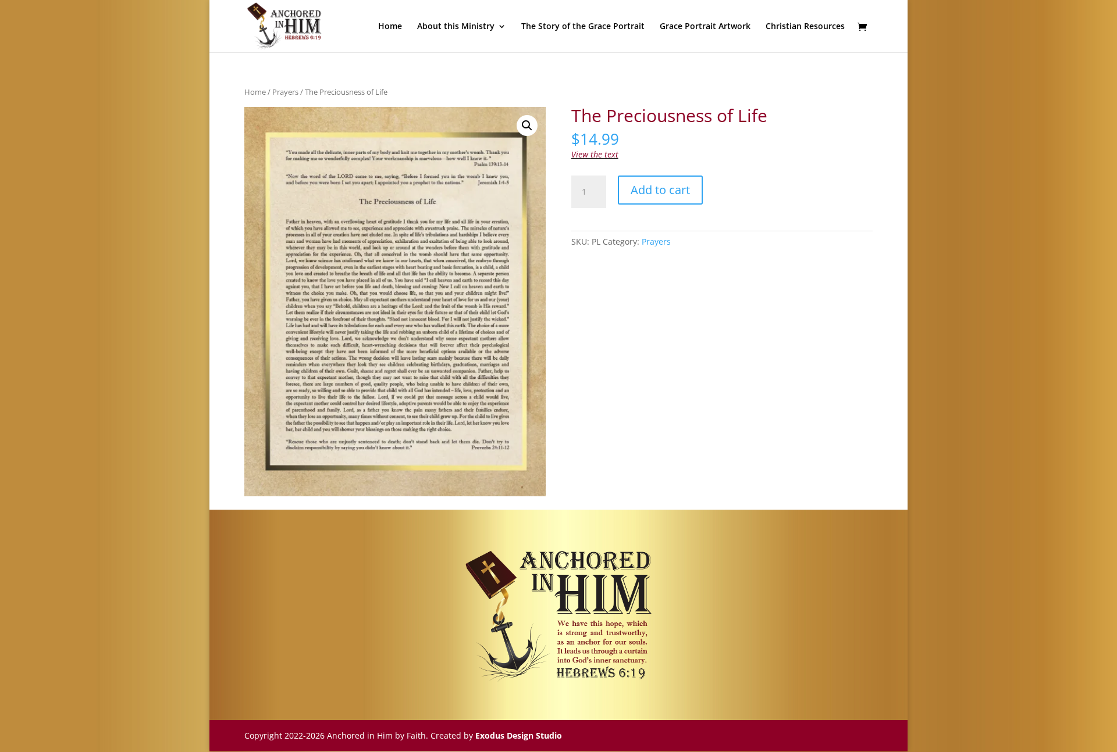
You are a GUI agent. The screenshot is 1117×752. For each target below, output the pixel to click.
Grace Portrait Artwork (705, 26)
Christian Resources (805, 26)
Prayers (285, 92)
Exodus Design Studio (518, 735)
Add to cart (660, 190)
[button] (527, 125)
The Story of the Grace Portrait (583, 26)
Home (390, 26)
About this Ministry (456, 26)
